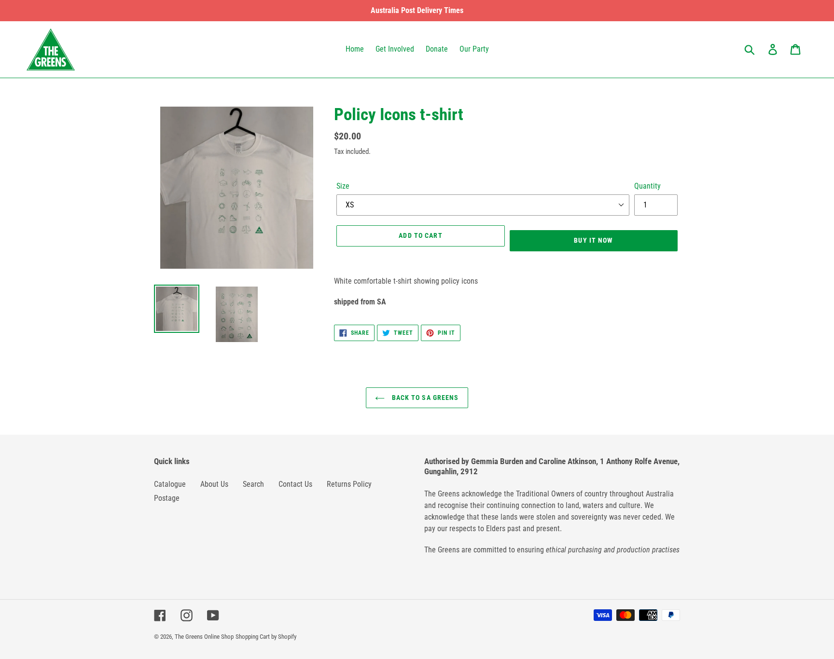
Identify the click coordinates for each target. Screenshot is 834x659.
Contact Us (295, 484)
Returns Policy (349, 484)
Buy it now (593, 240)
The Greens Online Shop (204, 636)
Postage (167, 498)
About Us (214, 484)
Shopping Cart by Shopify (266, 636)
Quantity (647, 186)
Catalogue (170, 484)
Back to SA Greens (424, 397)
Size (342, 186)
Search (253, 484)
